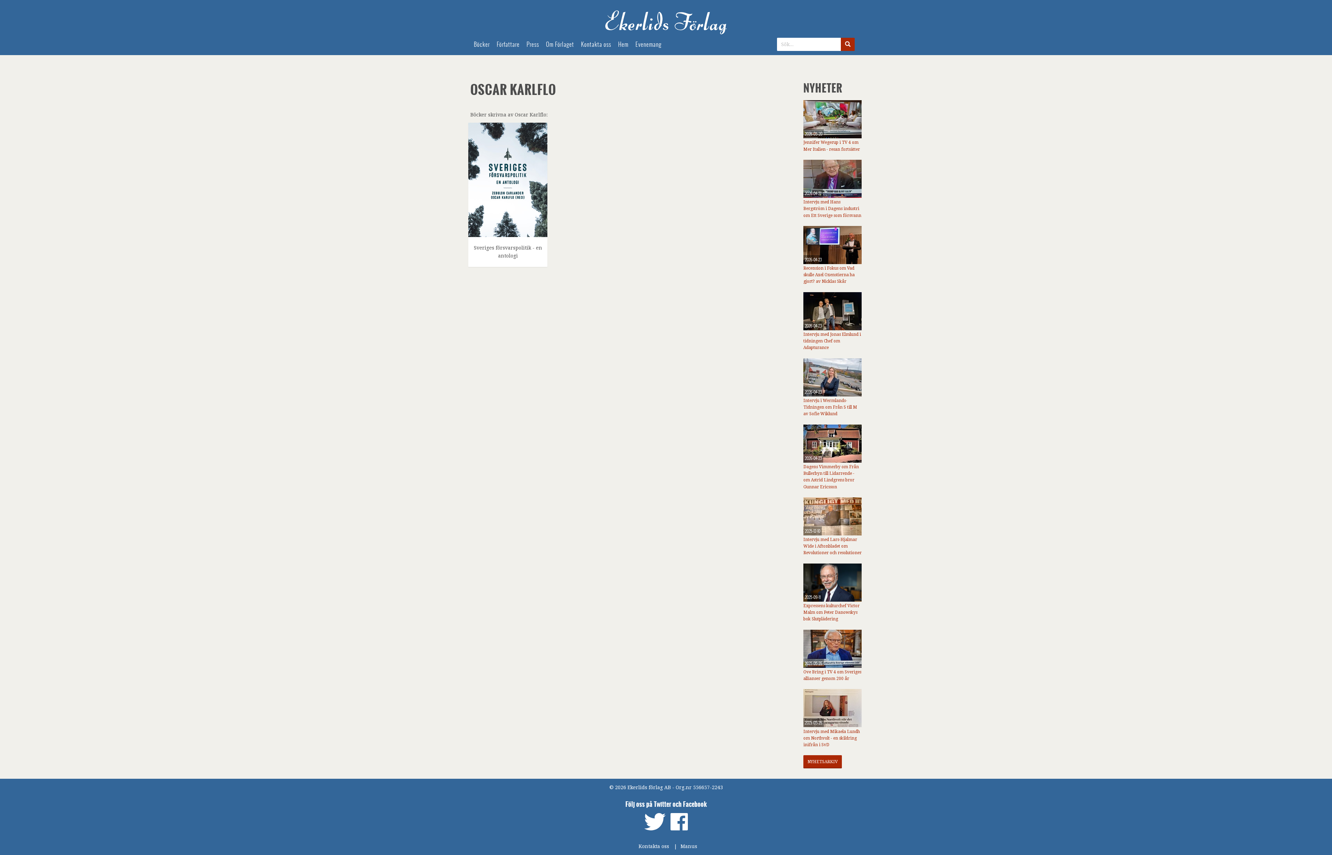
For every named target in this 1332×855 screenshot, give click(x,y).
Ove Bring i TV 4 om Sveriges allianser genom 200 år (832, 675)
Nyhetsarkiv (823, 761)
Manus (689, 846)
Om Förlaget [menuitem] (560, 44)
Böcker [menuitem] (482, 44)
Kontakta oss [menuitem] (596, 44)
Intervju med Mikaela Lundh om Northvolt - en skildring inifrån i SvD (831, 738)
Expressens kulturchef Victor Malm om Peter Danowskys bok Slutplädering (831, 612)
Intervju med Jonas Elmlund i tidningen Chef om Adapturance (832, 341)
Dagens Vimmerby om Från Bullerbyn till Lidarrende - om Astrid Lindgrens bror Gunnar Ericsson (831, 476)
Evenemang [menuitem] (648, 44)
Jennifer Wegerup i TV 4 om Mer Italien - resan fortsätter (831, 145)
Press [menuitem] (533, 44)
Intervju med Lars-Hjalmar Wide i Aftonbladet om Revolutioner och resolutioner (832, 546)
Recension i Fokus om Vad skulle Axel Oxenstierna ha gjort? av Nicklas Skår (829, 275)
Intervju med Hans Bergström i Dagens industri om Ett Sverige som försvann (832, 209)
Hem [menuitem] (623, 44)
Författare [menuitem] (508, 44)
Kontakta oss (654, 846)
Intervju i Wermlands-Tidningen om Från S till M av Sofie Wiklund (830, 407)
